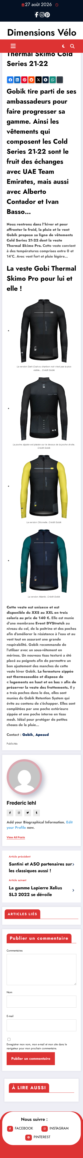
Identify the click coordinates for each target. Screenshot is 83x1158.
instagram (59, 1128)
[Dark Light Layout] (63, 46)
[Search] (72, 46)
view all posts (16, 837)
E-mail (10, 1016)
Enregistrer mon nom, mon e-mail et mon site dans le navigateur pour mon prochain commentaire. (37, 1046)
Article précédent (20, 856)
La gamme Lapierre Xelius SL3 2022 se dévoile (35, 891)
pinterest (42, 1137)
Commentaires (15, 951)
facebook (24, 1128)
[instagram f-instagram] (42, 14)
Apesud (42, 734)
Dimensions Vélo (41, 32)
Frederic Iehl (21, 803)
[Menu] (13, 46)
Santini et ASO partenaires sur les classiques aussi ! (40, 867)
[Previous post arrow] (73, 864)
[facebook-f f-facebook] (37, 14)
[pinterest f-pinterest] (46, 14)
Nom (9, 992)
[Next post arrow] (73, 890)
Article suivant (17, 880)
